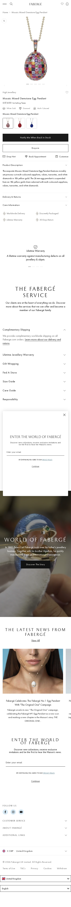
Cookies (47, 868)
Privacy (34, 868)
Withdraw (62, 868)
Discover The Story (35, 564)
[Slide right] (66, 85)
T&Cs (22, 868)
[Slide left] (4, 85)
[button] (67, 3)
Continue (35, 781)
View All (35, 640)
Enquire (35, 147)
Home (5, 12)
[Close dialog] (64, 414)
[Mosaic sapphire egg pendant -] (31, 123)
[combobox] (35, 878)
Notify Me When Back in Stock (35, 137)
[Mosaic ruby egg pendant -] (20, 123)
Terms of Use (9, 868)
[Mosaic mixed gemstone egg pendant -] (8, 123)
